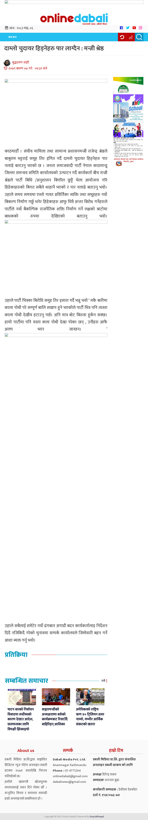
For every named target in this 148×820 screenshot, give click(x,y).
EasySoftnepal (97, 816)
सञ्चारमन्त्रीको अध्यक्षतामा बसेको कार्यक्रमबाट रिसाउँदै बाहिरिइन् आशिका (55, 717)
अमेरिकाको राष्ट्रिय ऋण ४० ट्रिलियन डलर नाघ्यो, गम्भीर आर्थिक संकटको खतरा (90, 717)
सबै (103, 680)
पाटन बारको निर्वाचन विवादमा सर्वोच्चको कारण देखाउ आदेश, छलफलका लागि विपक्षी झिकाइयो (21, 719)
